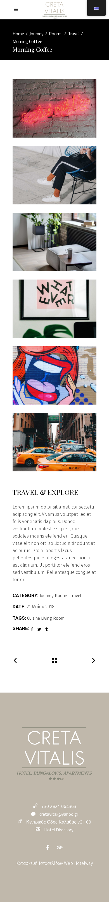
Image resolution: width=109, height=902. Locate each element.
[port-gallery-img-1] (54, 108)
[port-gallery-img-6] (54, 442)
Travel (73, 33)
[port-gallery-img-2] (54, 175)
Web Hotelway (78, 863)
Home (18, 33)
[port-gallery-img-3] (54, 242)
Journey (36, 33)
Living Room (53, 618)
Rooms (56, 33)
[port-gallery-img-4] (54, 309)
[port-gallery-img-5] (54, 375)
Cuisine (33, 618)
